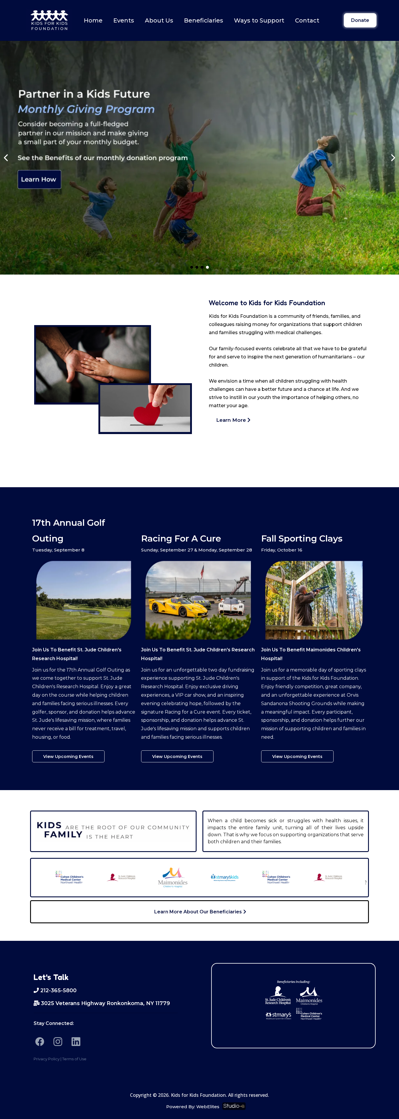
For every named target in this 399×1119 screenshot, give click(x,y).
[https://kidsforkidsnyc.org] (49, 20)
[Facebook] (40, 1042)
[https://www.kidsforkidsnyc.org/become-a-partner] (199, 158)
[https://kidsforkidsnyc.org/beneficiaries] (293, 999)
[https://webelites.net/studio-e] (297, 1106)
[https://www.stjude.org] (100, 877)
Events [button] (123, 20)
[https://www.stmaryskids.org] (203, 877)
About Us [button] (159, 20)
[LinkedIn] (76, 1042)
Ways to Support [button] (259, 20)
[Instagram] (58, 1042)
